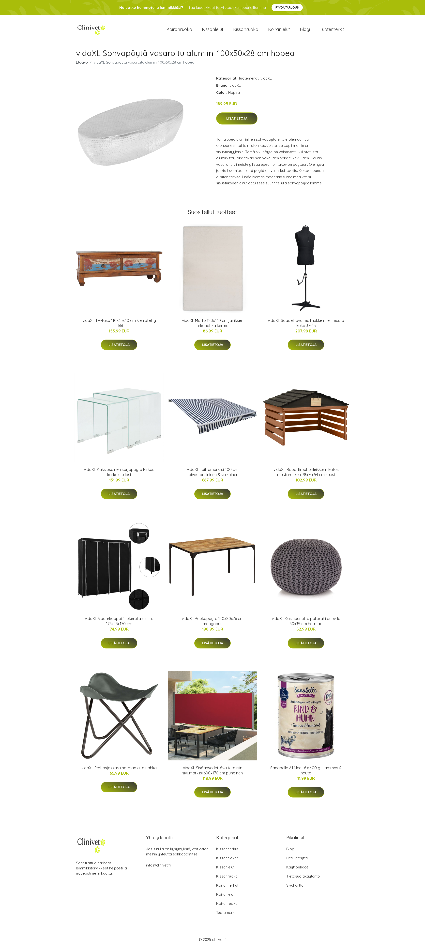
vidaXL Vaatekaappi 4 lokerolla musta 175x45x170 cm (119, 621)
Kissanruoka (245, 29)
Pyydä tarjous (287, 7)
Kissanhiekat (227, 858)
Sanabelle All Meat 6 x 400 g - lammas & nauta (306, 770)
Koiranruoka (179, 29)
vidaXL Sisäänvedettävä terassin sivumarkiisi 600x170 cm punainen (212, 770)
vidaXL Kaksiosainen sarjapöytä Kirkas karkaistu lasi (119, 472)
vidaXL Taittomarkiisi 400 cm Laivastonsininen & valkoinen (212, 472)
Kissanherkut (227, 849)
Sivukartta (295, 885)
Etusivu (82, 62)
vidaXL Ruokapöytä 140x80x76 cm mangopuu (212, 621)
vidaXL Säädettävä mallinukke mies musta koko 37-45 (306, 323)
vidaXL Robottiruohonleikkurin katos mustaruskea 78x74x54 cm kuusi (306, 472)
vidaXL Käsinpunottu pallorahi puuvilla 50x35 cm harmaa (306, 621)
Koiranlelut (279, 29)
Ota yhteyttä (297, 858)
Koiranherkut (227, 885)
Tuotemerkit (332, 29)
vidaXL (266, 78)
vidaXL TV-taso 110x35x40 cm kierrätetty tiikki (119, 323)
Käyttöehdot (297, 867)
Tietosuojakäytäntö (303, 876)
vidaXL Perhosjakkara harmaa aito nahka (119, 767)
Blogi (305, 29)
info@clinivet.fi (158, 865)
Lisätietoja (236, 118)
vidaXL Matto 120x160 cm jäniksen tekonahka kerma (212, 323)
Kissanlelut (212, 29)
